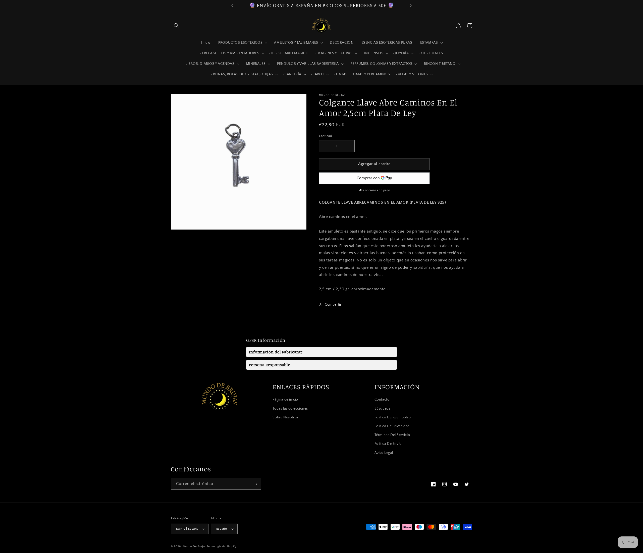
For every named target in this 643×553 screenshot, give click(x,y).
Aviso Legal (383, 453)
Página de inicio (285, 400)
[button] (176, 25)
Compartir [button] (333, 305)
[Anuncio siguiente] (410, 5)
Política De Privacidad (392, 426)
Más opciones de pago (374, 190)
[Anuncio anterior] (232, 5)
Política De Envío (388, 444)
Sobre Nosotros (285, 417)
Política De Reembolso (392, 417)
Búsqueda (382, 409)
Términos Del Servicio (392, 435)
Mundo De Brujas (194, 546)
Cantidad (325, 136)
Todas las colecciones (290, 409)
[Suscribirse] (255, 484)
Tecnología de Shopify (222, 546)
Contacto (382, 400)
